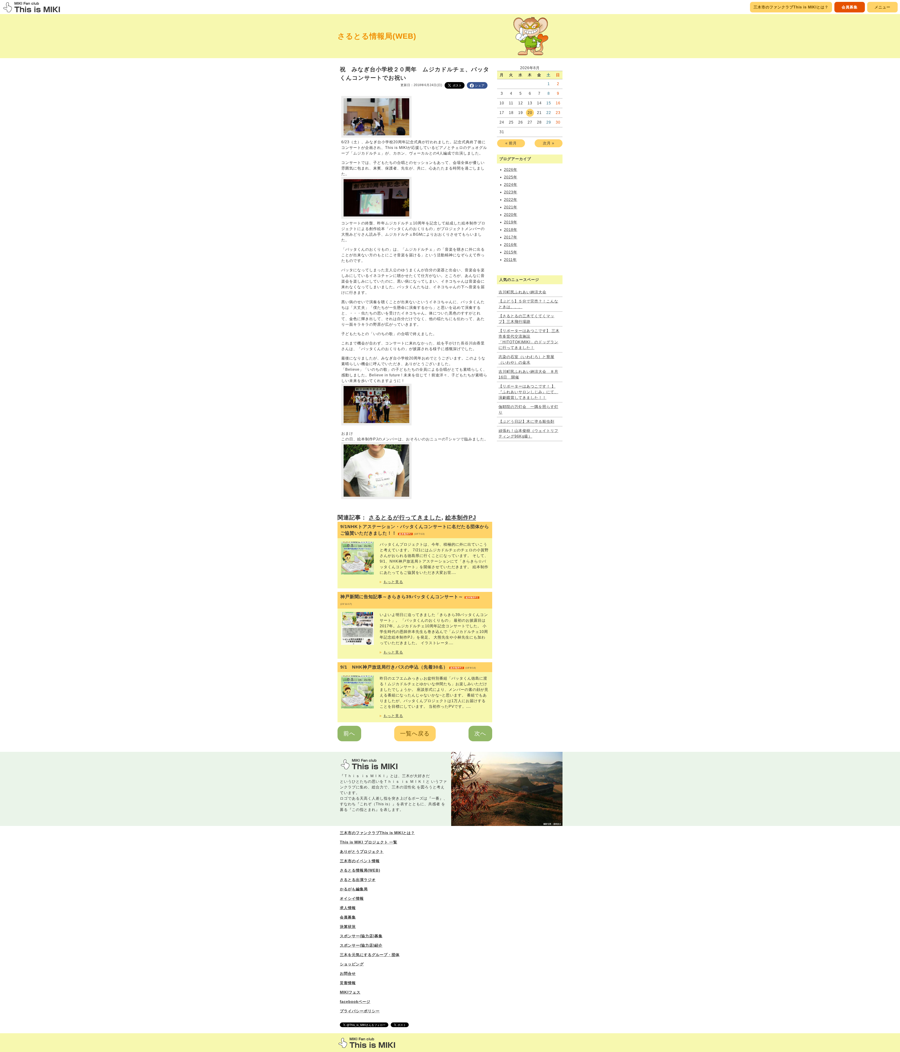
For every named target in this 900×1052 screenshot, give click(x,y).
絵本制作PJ (460, 517)
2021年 (510, 207)
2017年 (510, 237)
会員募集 (850, 7)
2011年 (510, 260)
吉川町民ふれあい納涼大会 (522, 292)
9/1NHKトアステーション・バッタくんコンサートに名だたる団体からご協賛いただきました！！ (414, 530)
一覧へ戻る (415, 733)
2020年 (510, 215)
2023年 (510, 192)
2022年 (510, 200)
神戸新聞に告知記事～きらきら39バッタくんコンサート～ (409, 599)
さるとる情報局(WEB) (377, 36)
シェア (480, 85)
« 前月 (511, 143)
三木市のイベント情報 (360, 861)
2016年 (510, 245)
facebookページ (355, 1002)
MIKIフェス (350, 992)
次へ (480, 733)
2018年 (510, 230)
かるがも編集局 (354, 889)
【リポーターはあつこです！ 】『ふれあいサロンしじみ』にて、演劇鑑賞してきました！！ (528, 392)
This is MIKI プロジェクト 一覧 (368, 842)
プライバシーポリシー (360, 1011)
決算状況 (348, 927)
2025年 (510, 177)
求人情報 (348, 908)
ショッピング (352, 964)
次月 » (548, 143)
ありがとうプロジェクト (362, 852)
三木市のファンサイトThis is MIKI (367, 1042)
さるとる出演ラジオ (358, 880)
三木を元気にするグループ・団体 (370, 955)
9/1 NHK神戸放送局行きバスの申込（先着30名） (408, 667)
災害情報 (348, 983)
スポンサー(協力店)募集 (361, 936)
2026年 (510, 170)
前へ (349, 733)
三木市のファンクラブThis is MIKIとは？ (791, 7)
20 (530, 113)
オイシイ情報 (352, 899)
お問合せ (348, 974)
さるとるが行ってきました (405, 517)
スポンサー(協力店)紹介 (361, 945)
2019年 (510, 222)
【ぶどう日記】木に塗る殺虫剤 (526, 422)
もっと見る (393, 582)
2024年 (510, 185)
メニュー (882, 7)
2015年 (510, 252)
